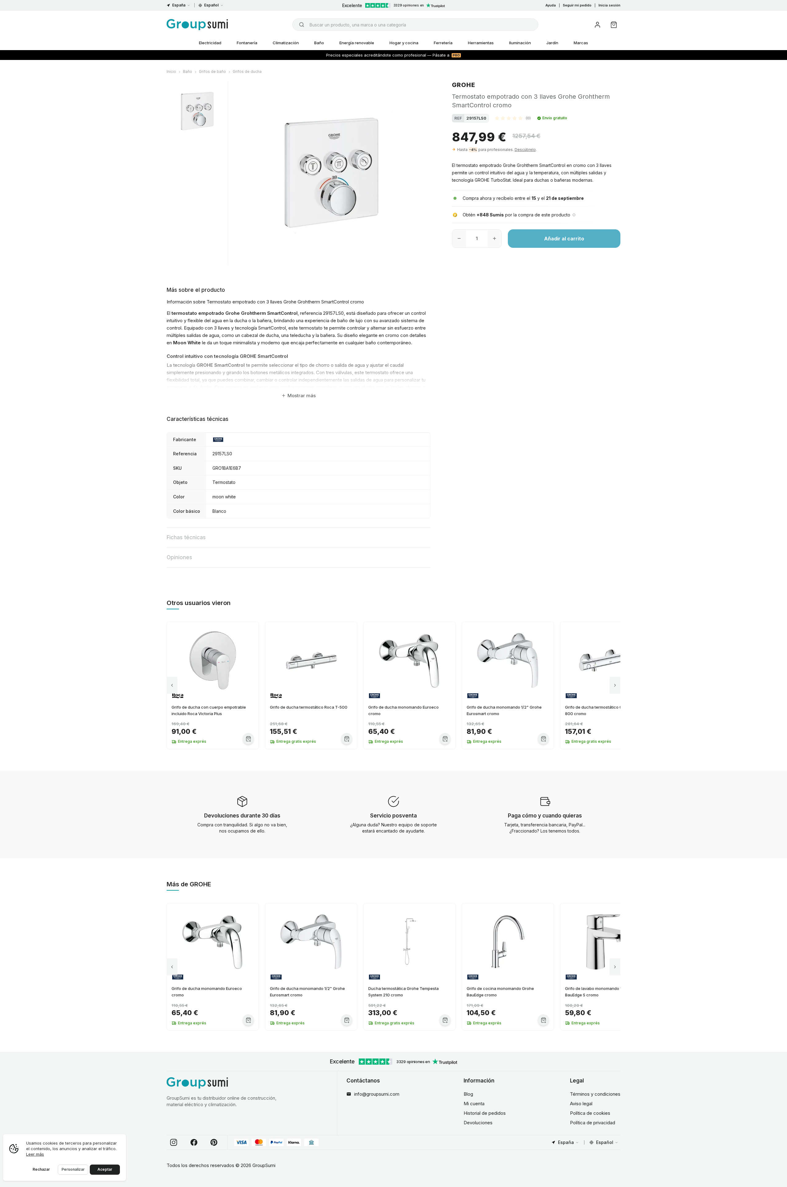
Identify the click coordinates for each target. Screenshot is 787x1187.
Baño (319, 42)
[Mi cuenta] (597, 24)
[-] (459, 238)
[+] (494, 238)
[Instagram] (174, 1142)
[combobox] (415, 24)
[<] (172, 685)
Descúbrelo (525, 149)
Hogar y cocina (404, 42)
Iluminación (520, 42)
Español (211, 5)
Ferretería (443, 42)
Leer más (35, 1154)
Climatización (286, 42)
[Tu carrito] (613, 24)
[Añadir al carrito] (248, 738)
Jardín (552, 42)
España (178, 5)
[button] (513, 118)
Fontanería (247, 42)
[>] (615, 685)
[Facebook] (194, 1142)
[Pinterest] (214, 1142)
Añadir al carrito (564, 238)
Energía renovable (356, 42)
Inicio (171, 71)
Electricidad (210, 42)
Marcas (581, 42)
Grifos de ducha (247, 71)
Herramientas (481, 42)
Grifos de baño (212, 71)
